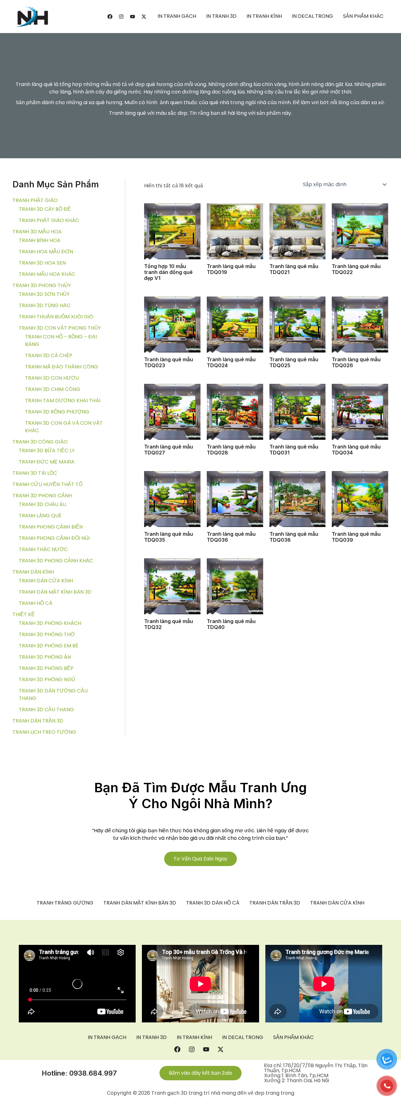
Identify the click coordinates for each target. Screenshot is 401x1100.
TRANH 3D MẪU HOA (37, 231)
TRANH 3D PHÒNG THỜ (47, 634)
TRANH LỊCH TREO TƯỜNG (44, 732)
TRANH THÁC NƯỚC (43, 549)
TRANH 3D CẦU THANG (46, 709)
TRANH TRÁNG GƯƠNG (65, 902)
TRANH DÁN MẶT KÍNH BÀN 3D (55, 592)
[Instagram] (121, 16)
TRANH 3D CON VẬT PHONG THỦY (60, 328)
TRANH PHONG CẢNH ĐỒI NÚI (54, 538)
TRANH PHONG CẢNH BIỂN (51, 526)
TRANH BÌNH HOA (39, 240)
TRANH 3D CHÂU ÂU (42, 504)
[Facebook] (109, 16)
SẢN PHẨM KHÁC (363, 16)
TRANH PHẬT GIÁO (35, 200)
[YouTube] (132, 16)
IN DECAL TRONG (312, 16)
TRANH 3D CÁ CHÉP (48, 355)
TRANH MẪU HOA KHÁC (47, 274)
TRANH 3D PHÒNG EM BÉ (48, 645)
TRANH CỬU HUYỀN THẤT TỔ (47, 484)
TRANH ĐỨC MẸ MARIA (47, 461)
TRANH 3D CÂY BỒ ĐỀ (45, 209)
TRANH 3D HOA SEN (42, 262)
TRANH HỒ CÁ (35, 603)
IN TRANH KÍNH (264, 16)
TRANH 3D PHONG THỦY (42, 285)
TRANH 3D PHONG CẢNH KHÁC (56, 560)
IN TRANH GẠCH (177, 16)
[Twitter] (143, 16)
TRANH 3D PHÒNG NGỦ (47, 679)
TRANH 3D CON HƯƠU (52, 378)
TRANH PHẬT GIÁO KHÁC (49, 220)
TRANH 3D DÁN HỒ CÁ (212, 902)
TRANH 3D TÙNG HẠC (44, 305)
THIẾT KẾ (24, 614)
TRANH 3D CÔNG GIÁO (40, 441)
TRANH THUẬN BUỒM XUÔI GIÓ (56, 316)
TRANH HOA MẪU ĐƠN (46, 251)
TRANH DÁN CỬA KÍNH (46, 580)
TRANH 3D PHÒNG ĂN (45, 657)
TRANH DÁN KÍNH (33, 571)
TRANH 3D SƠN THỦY (44, 294)
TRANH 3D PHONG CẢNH (42, 495)
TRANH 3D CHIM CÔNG (52, 389)
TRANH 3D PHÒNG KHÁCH (50, 623)
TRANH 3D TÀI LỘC (35, 473)
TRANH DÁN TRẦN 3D (38, 720)
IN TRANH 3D (221, 16)
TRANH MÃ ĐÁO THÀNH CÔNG (61, 366)
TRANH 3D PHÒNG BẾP (46, 668)
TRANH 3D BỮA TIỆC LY (47, 450)
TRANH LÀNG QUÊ (40, 515)
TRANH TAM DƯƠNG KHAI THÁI (62, 400)
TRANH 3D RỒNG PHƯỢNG (57, 411)
